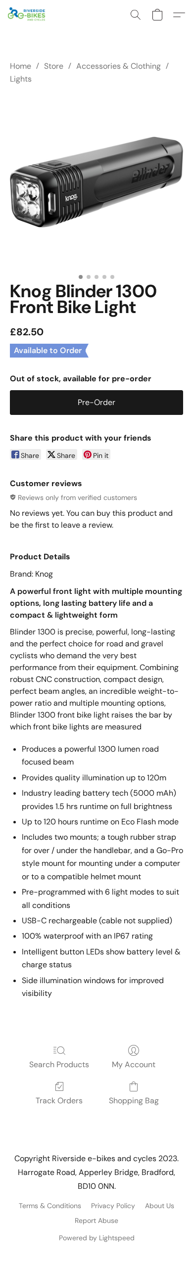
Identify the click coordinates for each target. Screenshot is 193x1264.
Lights (21, 79)
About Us (159, 1205)
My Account (133, 1064)
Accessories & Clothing (118, 66)
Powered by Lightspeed (97, 1237)
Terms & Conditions (50, 1205)
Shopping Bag (134, 1100)
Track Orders (59, 1100)
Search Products (59, 1064)
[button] (28, 15)
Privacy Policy (113, 1205)
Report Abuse (96, 1220)
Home (20, 66)
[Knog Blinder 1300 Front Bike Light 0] (96, 182)
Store (53, 66)
